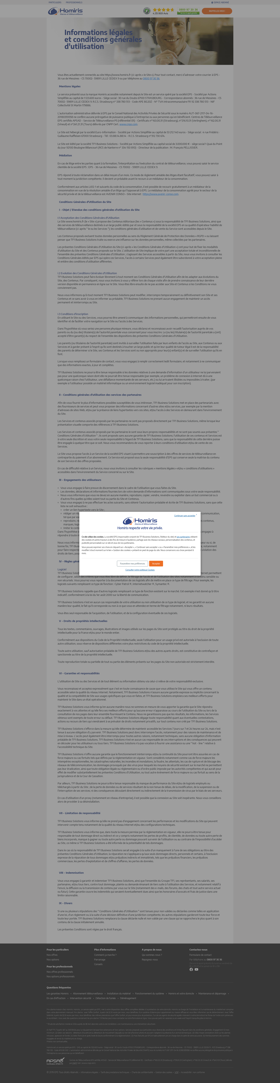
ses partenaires (183, 537)
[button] (156, 563)
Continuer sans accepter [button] (184, 515)
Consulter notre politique (140, 570)
